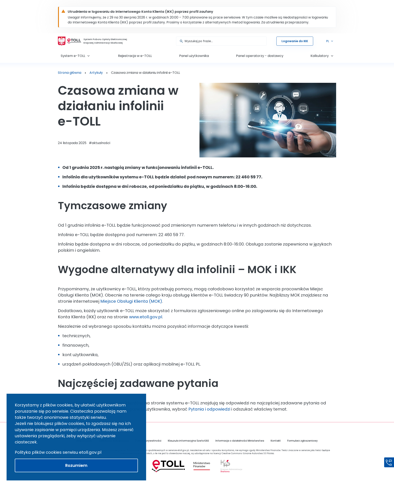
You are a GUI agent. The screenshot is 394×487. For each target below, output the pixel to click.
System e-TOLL (73, 55)
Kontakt (276, 440)
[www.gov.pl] (201, 466)
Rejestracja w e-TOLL (135, 55)
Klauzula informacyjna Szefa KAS (188, 440)
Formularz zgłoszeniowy (302, 440)
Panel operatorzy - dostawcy (259, 55)
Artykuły (96, 72)
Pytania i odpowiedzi (209, 409)
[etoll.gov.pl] (168, 466)
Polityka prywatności (148, 440)
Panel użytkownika (194, 55)
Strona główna (69, 72)
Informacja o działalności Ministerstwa (239, 440)
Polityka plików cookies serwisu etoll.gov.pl (58, 452)
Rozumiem (76, 465)
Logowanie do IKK (295, 41)
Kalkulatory (319, 55)
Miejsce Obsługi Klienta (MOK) (131, 301)
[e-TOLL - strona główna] (74, 41)
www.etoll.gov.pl (145, 317)
